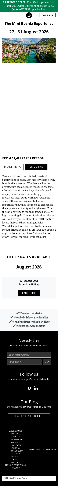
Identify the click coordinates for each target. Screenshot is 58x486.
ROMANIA (16, 434)
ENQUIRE (36, 166)
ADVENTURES (15, 431)
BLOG (15, 459)
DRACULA (15, 442)
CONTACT (47, 15)
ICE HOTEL (16, 436)
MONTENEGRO (16, 451)
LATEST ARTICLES (29, 416)
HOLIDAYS (16, 445)
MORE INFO (13, 166)
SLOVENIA (16, 457)
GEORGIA (15, 454)
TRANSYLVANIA (15, 439)
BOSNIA (16, 448)
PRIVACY (16, 468)
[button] (47, 267)
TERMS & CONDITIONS (15, 465)
